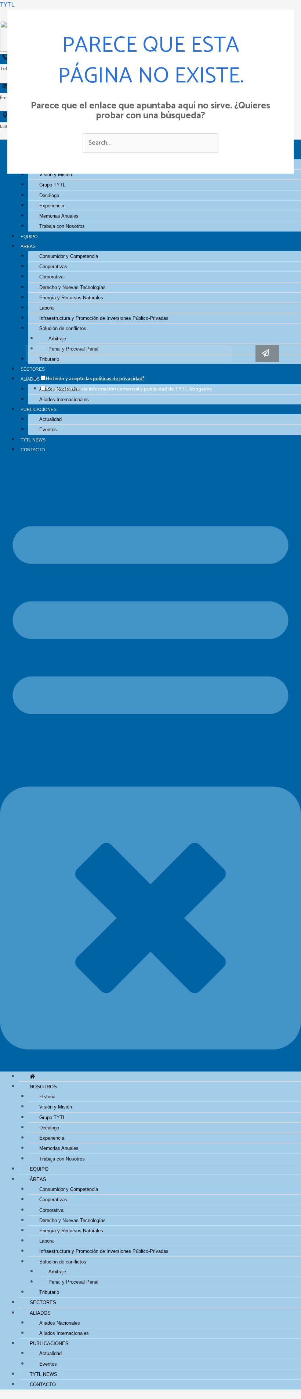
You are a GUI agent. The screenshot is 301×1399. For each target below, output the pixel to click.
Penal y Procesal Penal (73, 1282)
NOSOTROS (43, 1086)
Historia (47, 1096)
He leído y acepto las (95, 379)
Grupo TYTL (52, 185)
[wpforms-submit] (267, 353)
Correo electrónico (24, 354)
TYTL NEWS (33, 439)
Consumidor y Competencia (68, 256)
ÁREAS (28, 246)
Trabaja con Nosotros (62, 226)
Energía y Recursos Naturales (71, 297)
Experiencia (51, 205)
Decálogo (49, 195)
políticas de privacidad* (118, 379)
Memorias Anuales (59, 216)
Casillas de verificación (24, 368)
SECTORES (43, 1302)
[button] (150, 767)
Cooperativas (53, 266)
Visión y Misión (55, 1107)
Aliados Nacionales (59, 1323)
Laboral (47, 308)
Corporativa (51, 277)
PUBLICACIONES (39, 409)
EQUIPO (29, 236)
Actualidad (50, 419)
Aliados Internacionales (64, 399)
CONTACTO (33, 449)
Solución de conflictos (62, 328)
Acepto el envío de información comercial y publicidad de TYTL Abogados (129, 389)
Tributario (49, 1292)
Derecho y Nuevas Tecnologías (72, 287)
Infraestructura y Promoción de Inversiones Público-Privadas (103, 318)
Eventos (48, 429)
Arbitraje (57, 338)
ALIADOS (40, 1313)
